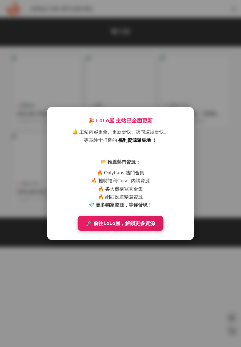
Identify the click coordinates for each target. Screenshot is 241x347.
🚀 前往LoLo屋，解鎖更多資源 (120, 223)
